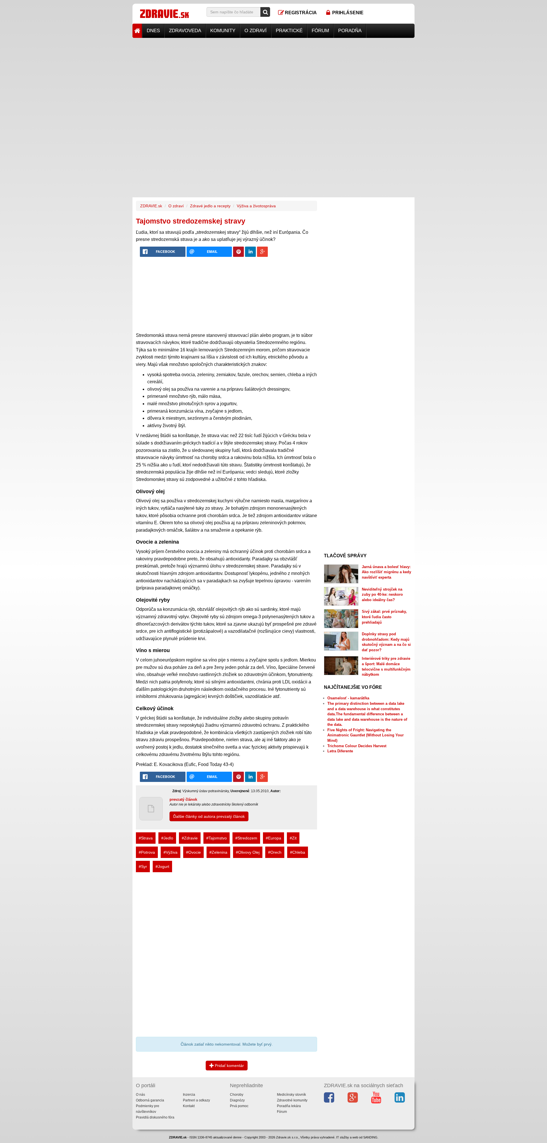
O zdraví (255, 30)
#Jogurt (162, 866)
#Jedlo (167, 838)
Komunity (222, 30)
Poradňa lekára (289, 1106)
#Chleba (297, 852)
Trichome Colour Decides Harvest (356, 746)
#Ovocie (193, 852)
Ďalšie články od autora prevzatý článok (209, 816)
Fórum (320, 30)
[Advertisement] (273, 78)
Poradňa (350, 30)
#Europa (273, 838)
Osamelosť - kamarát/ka (348, 698)
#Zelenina (218, 852)
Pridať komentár (229, 1065)
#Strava (146, 838)
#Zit (293, 838)
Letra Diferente (340, 751)
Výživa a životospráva (256, 206)
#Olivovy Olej (248, 852)
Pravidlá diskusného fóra (155, 1117)
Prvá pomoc (239, 1106)
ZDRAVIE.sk (151, 206)
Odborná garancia (150, 1100)
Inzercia (189, 1095)
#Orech (274, 852)
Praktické (289, 30)
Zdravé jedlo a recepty (210, 206)
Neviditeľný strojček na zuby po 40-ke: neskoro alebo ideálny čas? (382, 594)
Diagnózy (237, 1100)
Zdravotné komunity (292, 1100)
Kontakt (189, 1106)
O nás (140, 1095)
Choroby (236, 1095)
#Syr (143, 866)
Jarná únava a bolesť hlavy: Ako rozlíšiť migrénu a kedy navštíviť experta (386, 572)
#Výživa (170, 852)
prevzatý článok (183, 799)
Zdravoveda (185, 30)
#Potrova (147, 852)
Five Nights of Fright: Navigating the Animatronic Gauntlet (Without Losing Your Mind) (365, 735)
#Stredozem (246, 838)
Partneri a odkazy (196, 1100)
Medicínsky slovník (291, 1095)
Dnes (153, 30)
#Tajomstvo (216, 838)
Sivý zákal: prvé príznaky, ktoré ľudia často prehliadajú (384, 616)
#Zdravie (190, 838)
